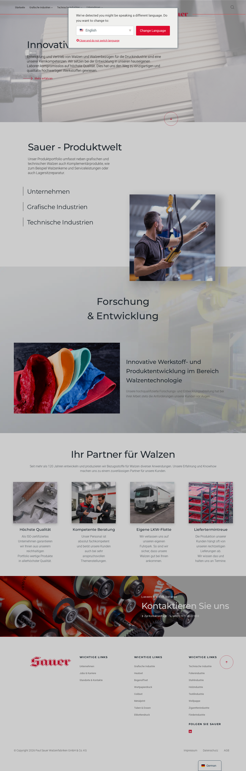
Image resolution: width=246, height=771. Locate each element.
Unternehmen (93, 7)
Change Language (153, 31)
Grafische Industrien (39, 7)
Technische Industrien (68, 7)
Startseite (20, 7)
